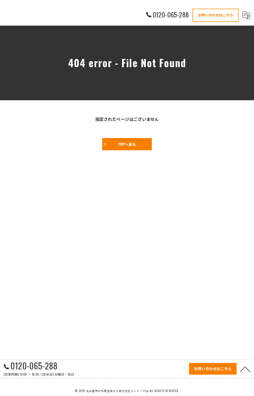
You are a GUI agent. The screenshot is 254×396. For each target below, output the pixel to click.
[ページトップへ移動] (245, 369)
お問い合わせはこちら (215, 14)
